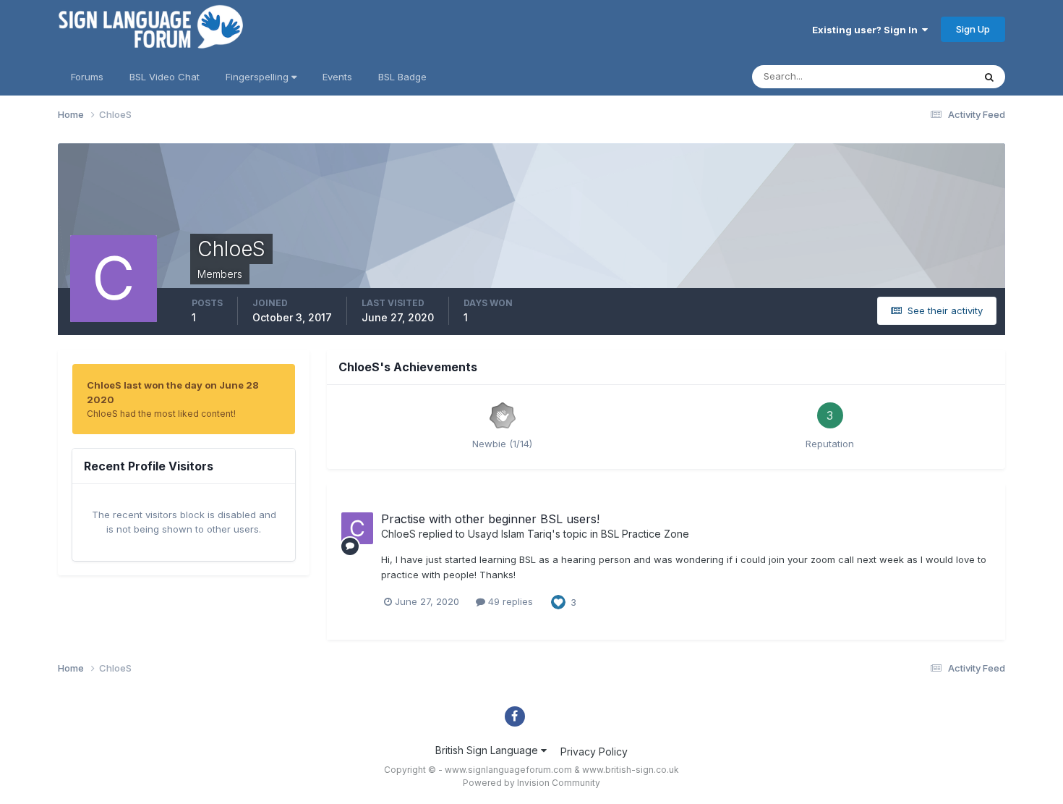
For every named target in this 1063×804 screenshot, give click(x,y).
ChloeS (398, 534)
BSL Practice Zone (645, 534)
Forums (87, 76)
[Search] (989, 76)
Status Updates (921, 76)
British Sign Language (488, 750)
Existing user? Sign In (867, 29)
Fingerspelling (258, 76)
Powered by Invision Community (531, 782)
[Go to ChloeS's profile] (357, 528)
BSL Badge (402, 76)
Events (337, 76)
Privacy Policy (594, 751)
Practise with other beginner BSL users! (490, 519)
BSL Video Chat (164, 76)
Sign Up (973, 29)
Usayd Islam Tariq (510, 534)
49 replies (509, 601)
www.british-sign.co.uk (630, 769)
